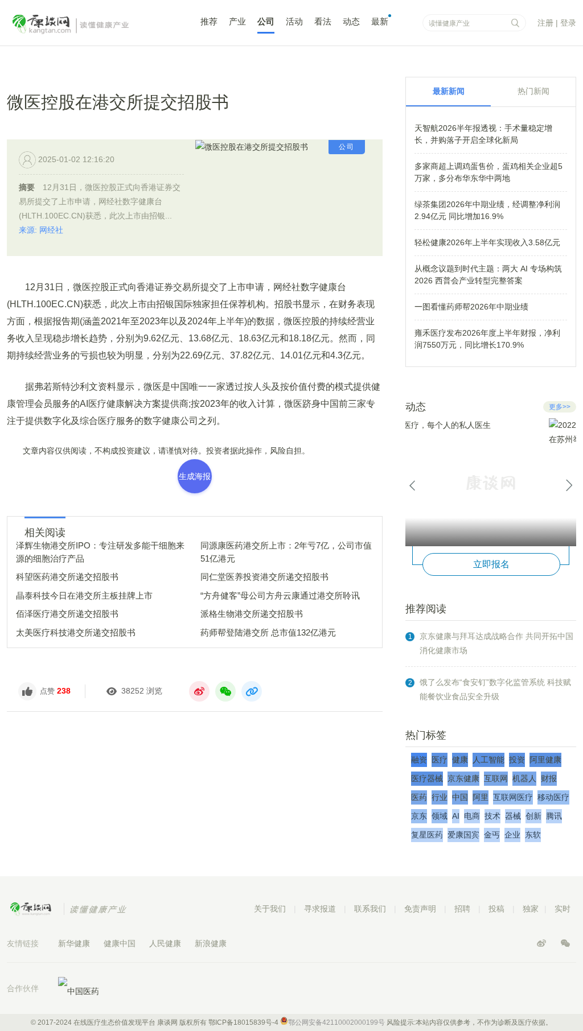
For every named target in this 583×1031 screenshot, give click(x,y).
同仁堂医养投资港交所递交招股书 (264, 577)
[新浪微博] (542, 943)
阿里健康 (545, 759)
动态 (351, 21)
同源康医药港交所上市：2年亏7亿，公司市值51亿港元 (286, 552)
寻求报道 (320, 908)
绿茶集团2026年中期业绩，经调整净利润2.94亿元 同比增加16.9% (487, 210)
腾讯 (554, 815)
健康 (460, 759)
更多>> (559, 407)
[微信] (565, 943)
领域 (439, 815)
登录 (568, 22)
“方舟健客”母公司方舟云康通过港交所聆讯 (280, 595)
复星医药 (427, 834)
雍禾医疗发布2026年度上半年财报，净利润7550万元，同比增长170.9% (487, 338)
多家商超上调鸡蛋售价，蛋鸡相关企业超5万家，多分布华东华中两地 (488, 172)
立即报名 (491, 564)
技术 (492, 815)
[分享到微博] (199, 691)
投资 (517, 759)
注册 (545, 22)
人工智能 (488, 759)
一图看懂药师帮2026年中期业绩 (471, 306)
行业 (439, 797)
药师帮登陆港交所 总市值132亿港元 (268, 632)
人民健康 (165, 943)
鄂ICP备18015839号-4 (243, 1022)
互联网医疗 (513, 797)
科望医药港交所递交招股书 (67, 577)
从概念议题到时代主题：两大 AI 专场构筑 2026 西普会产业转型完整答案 (488, 274)
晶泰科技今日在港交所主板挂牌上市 (84, 595)
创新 (533, 815)
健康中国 (120, 943)
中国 (460, 797)
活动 (294, 21)
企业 (512, 834)
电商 (472, 815)
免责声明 (420, 908)
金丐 (492, 834)
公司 (265, 21)
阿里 (480, 797)
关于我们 (270, 908)
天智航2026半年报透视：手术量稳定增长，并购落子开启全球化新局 (483, 134)
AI (455, 815)
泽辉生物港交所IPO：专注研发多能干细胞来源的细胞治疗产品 (100, 552)
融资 (419, 759)
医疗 (439, 759)
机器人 (524, 778)
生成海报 (195, 476)
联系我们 (370, 908)
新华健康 (74, 943)
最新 (379, 21)
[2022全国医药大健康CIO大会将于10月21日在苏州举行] (490, 482)
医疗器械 (427, 778)
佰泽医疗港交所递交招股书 (67, 613)
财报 (549, 778)
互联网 (496, 778)
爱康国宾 (463, 834)
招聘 (462, 908)
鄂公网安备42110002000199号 (336, 1022)
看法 (322, 21)
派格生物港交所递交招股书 (251, 613)
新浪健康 (211, 943)
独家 (531, 908)
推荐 (208, 21)
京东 (419, 815)
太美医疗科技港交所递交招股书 (76, 632)
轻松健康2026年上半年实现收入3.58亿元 (487, 242)
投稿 (496, 908)
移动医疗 (553, 797)
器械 (513, 815)
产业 (237, 21)
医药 (419, 797)
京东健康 (463, 778)
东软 (533, 834)
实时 (562, 908)
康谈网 (86, 24)
